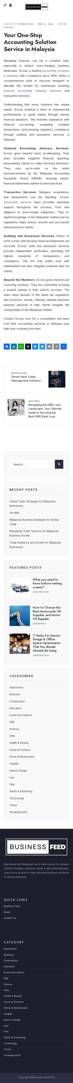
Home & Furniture (20, 749)
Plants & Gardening (21, 791)
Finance (8, 27)
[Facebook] (7, 347)
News (7, 912)
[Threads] (28, 347)
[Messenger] (35, 347)
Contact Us (10, 918)
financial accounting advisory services (32, 90)
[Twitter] (42, 347)
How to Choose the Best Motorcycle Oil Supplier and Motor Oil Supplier (46, 613)
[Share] (64, 347)
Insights (14, 763)
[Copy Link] (57, 347)
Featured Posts (26, 567)
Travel (13, 805)
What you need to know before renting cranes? (47, 583)
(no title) (14, 512)
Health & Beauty (19, 742)
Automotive (39, 623)
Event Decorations (21, 715)
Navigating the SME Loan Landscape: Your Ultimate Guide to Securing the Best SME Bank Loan (44, 409)
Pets (12, 784)
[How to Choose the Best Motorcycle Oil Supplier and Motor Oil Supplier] (20, 616)
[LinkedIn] (14, 347)
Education (16, 708)
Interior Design (18, 770)
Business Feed (12, 906)
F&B (12, 722)
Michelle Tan (25, 23)
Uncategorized (18, 812)
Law (12, 777)
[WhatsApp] (21, 347)
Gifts (12, 735)
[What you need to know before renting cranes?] (20, 588)
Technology (17, 798)
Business (15, 694)
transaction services (18, 202)
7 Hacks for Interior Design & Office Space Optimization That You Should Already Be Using (46, 643)
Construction (41, 591)
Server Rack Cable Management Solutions (26, 377)
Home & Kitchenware (22, 756)
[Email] (50, 347)
